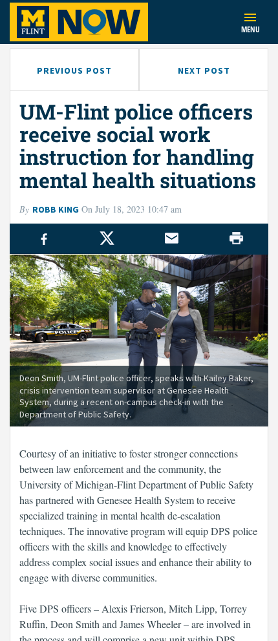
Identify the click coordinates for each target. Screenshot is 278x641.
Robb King (55, 209)
